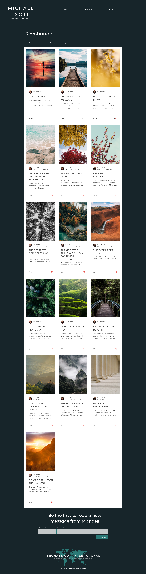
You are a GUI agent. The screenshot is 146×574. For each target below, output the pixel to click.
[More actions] (52, 92)
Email (77, 527)
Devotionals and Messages (22, 18)
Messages (64, 43)
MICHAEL (22, 8)
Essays (53, 43)
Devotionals (41, 43)
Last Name (60, 527)
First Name (42, 527)
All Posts (29, 43)
